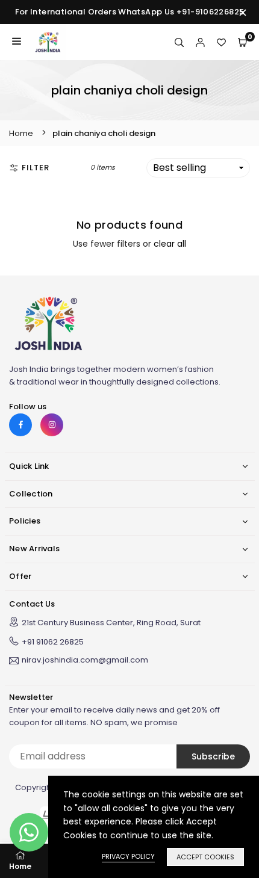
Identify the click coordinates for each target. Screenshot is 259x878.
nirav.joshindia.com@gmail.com (85, 661)
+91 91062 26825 (53, 642)
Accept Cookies (205, 857)
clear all (170, 244)
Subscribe (213, 756)
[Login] (200, 42)
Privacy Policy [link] (128, 856)
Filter (35, 167)
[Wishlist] (221, 42)
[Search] (179, 42)
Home (21, 133)
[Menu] (16, 42)
